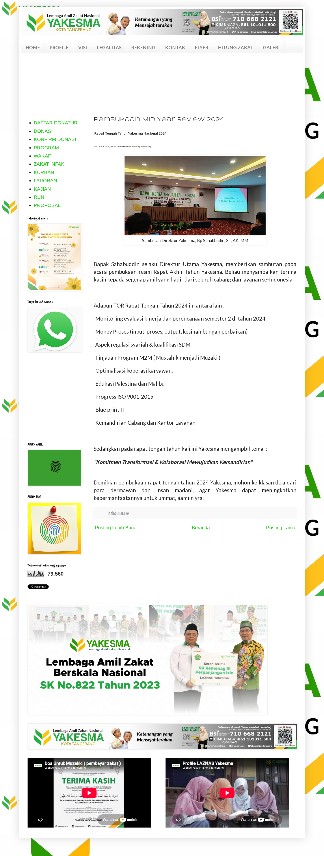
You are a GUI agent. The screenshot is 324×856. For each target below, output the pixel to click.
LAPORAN (45, 180)
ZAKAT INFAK (49, 164)
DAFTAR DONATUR (56, 123)
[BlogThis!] (114, 513)
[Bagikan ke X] (119, 513)
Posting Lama (280, 527)
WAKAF (42, 156)
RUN (39, 197)
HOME (33, 47)
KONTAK (175, 47)
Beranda (201, 527)
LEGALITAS (109, 47)
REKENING (143, 47)
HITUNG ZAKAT (235, 47)
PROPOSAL (47, 205)
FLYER (201, 47)
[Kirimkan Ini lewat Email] (110, 513)
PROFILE (59, 47)
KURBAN (44, 172)
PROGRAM (46, 147)
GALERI (271, 47)
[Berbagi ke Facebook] (123, 513)
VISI (82, 47)
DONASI (43, 131)
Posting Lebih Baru (115, 527)
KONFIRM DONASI (55, 139)
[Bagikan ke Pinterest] (127, 513)
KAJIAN (42, 189)
